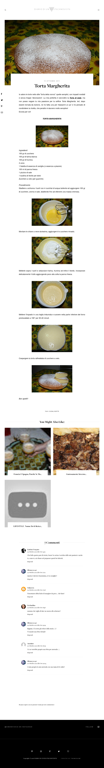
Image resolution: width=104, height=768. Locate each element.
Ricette (56, 411)
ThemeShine (76, 758)
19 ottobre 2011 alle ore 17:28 (36, 590)
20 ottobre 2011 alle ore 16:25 (36, 646)
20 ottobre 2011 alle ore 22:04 (36, 663)
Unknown (30, 588)
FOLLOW (90, 727)
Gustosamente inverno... (76, 474)
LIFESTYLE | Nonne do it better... (27, 526)
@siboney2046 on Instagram (18, 727)
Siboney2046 (32, 570)
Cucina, (51, 411)
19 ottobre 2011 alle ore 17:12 (36, 572)
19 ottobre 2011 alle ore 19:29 (36, 625)
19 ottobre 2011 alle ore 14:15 (36, 552)
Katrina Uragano (33, 549)
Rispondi (30, 562)
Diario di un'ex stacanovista (45, 758)
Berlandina (31, 605)
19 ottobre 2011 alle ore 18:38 (36, 607)
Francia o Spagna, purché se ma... (28, 474)
